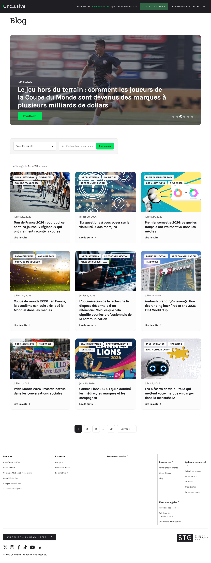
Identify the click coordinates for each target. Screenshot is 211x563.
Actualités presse (193, 471)
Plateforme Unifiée (11, 462)
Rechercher (105, 146)
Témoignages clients (168, 468)
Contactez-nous (154, 6)
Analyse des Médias (12, 483)
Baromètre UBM (62, 473)
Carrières (189, 481)
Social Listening (10, 478)
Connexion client (180, 6)
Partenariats (190, 476)
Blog (161, 478)
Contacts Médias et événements (17, 473)
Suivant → (127, 428)
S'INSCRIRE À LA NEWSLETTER (27, 537)
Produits (81, 6)
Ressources (98, 6)
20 (111, 428)
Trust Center (190, 487)
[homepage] (14, 6)
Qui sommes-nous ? (122, 6)
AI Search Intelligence (12, 489)
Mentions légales (168, 502)
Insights (59, 462)
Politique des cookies (169, 508)
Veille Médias (9, 467)
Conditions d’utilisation (170, 521)
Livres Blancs (165, 473)
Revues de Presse (62, 467)
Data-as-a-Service (116, 456)
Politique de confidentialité (166, 515)
